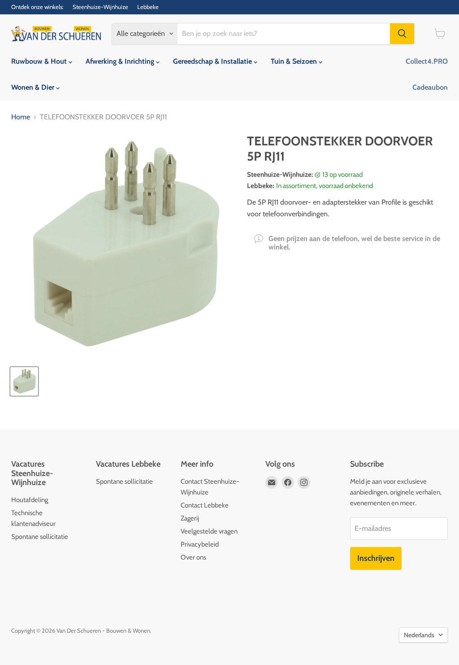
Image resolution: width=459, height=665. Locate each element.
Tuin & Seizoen (295, 61)
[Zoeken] (402, 33)
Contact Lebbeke (205, 505)
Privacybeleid (200, 544)
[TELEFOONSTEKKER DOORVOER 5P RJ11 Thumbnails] (24, 381)
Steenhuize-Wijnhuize (100, 7)
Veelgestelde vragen (209, 531)
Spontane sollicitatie (39, 537)
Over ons (193, 557)
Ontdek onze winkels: (37, 7)
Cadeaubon (430, 87)
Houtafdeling (29, 500)
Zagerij (190, 518)
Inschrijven (375, 558)
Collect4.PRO (427, 61)
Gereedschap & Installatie (213, 61)
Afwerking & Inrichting (121, 61)
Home (20, 117)
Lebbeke (148, 7)
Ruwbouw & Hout (40, 61)
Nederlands (419, 635)
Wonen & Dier (33, 87)
